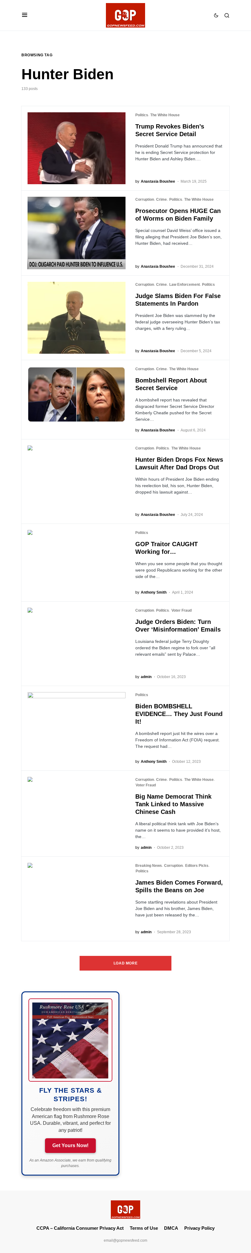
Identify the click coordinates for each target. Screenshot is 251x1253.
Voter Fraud (181, 610)
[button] (24, 15)
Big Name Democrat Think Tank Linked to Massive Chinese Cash (173, 804)
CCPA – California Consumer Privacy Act (80, 1228)
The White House (165, 115)
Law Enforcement (184, 284)
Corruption (144, 199)
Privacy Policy (199, 1228)
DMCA (171, 1228)
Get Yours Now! (70, 1145)
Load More (125, 963)
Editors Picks (196, 865)
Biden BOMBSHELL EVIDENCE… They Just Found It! (179, 714)
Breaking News (148, 865)
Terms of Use (144, 1228)
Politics (141, 115)
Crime (161, 199)
